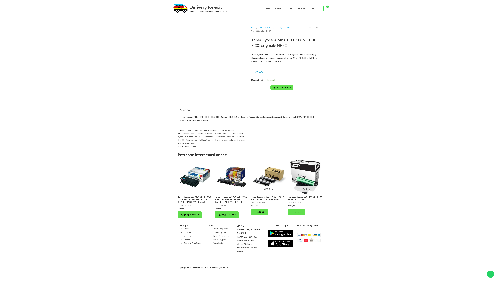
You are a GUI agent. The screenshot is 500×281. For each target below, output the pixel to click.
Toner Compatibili (220, 229)
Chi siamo (301, 8)
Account (288, 8)
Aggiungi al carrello (282, 87)
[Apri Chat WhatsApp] (490, 274)
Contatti (314, 8)
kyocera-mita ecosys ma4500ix (209, 133)
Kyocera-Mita (190, 146)
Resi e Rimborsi (245, 244)
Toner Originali (219, 232)
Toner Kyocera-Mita (283, 28)
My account (189, 236)
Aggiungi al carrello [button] (190, 214)
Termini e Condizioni (192, 243)
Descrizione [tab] (185, 110)
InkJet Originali (219, 239)
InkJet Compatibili (221, 236)
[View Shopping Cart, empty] (325, 8)
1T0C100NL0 (190, 133)
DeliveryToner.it (205, 7)
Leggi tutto (260, 212)
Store (278, 8)
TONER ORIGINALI (265, 28)
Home (268, 8)
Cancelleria (218, 243)
